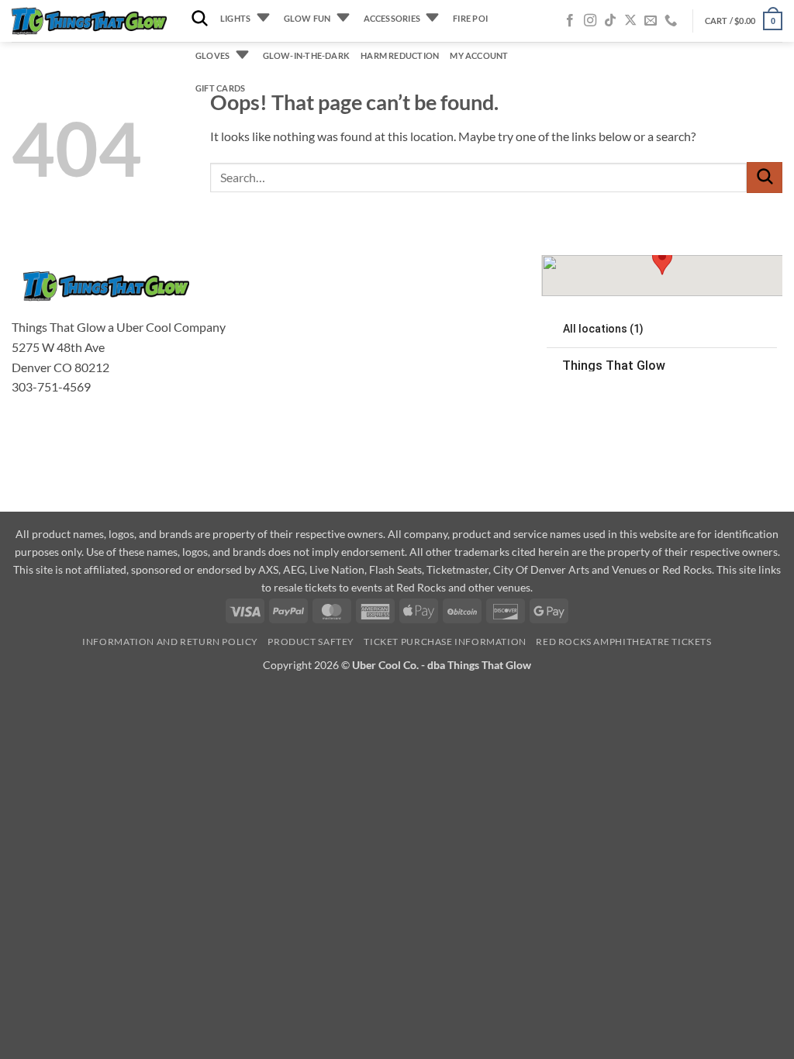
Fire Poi (470, 18)
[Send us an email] (650, 21)
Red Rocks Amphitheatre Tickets (623, 641)
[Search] (199, 19)
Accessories (392, 18)
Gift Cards (220, 88)
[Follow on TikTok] (610, 21)
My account (479, 55)
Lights (235, 18)
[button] (743, 20)
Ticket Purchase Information (445, 641)
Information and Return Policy (170, 641)
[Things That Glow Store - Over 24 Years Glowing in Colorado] (89, 21)
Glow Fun (307, 18)
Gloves (212, 55)
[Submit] (764, 177)
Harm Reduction (400, 55)
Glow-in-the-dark (306, 55)
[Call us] (671, 21)
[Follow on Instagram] (590, 21)
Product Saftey (311, 641)
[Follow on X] (630, 21)
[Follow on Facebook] (570, 21)
